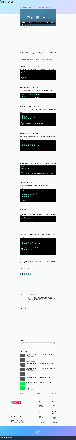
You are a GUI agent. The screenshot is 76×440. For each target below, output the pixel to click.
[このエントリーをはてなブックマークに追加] (24, 274)
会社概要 (53, 401)
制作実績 (40, 408)
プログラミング (54, 418)
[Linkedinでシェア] (28, 274)
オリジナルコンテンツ (41, 412)
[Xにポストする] (22, 274)
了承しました (73, 437)
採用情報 (53, 413)
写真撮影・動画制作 (55, 422)
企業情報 (54, 405)
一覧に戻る (38, 393)
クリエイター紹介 (55, 406)
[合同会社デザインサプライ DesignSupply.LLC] (7, 2)
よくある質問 (54, 411)
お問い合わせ (41, 419)
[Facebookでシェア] (21, 274)
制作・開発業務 (40, 405)
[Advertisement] (38, 41)
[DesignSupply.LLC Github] (11, 405)
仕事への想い (41, 401)
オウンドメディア (55, 416)
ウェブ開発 (54, 421)
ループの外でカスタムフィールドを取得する (27, 269)
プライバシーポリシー (41, 422)
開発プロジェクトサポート (42, 410)
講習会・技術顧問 (41, 406)
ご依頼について (41, 414)
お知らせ (53, 409)
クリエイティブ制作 (41, 411)
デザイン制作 (54, 417)
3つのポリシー (54, 404)
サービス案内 (41, 403)
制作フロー (40, 416)
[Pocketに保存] (26, 274)
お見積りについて (41, 417)
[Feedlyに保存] (30, 274)
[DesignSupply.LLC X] (13, 405)
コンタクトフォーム (41, 421)
